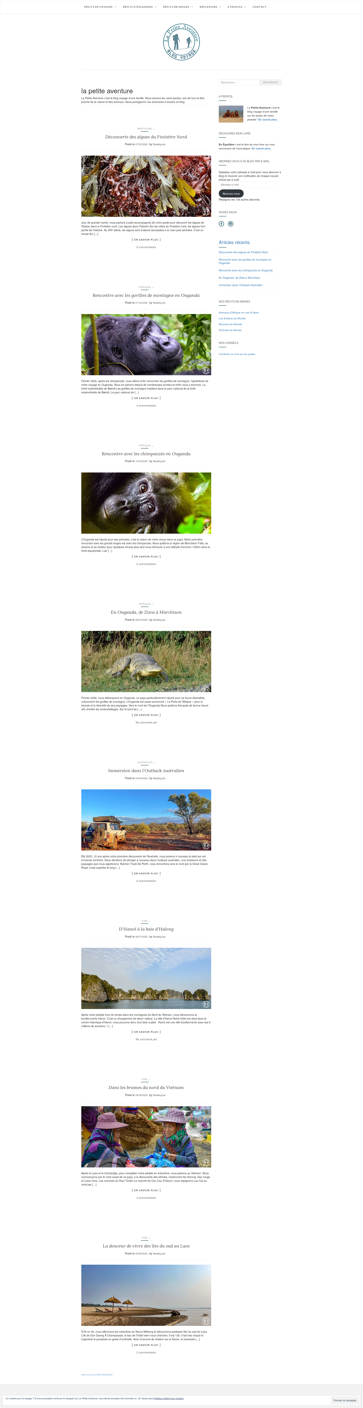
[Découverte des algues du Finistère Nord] (146, 186)
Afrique (145, 287)
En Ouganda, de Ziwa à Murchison (146, 612)
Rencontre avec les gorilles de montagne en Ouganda (146, 295)
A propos (235, 6)
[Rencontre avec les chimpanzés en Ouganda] (146, 503)
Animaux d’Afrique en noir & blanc (239, 312)
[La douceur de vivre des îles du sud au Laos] (146, 1295)
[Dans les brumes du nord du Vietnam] (146, 1136)
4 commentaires (146, 405)
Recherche (270, 82)
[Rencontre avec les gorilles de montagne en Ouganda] (146, 344)
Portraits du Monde (230, 330)
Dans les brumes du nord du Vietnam (146, 1087)
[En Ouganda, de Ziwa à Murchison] (146, 661)
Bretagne (144, 128)
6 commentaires (146, 247)
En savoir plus (146, 239)
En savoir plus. (268, 119)
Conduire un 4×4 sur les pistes (237, 354)
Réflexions (208, 6)
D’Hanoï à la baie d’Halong (146, 929)
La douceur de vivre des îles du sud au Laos (146, 1246)
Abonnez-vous (231, 193)
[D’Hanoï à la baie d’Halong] (146, 978)
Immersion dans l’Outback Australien (146, 770)
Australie (144, 762)
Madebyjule (159, 144)
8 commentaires (146, 881)
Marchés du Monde (230, 324)
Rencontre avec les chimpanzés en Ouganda (146, 454)
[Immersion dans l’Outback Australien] (146, 820)
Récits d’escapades (138, 6)
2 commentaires (146, 1352)
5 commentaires (146, 564)
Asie (145, 920)
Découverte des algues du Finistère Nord (146, 137)
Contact (259, 6)
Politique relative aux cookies (169, 1398)
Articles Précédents (96, 1374)
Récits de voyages (98, 6)
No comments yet (146, 722)
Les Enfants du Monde (232, 318)
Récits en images (176, 6)
